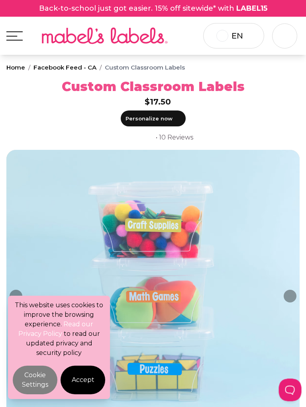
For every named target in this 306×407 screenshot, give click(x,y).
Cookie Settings (35, 379)
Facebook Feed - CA (64, 67)
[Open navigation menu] (14, 36)
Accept (83, 380)
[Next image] (290, 296)
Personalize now (149, 118)
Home (15, 67)
